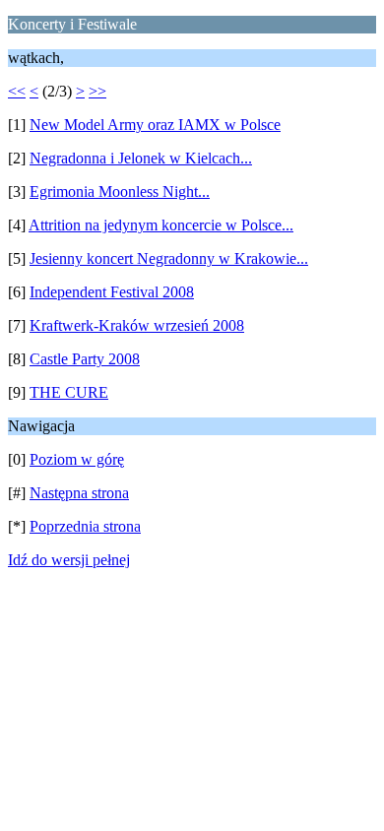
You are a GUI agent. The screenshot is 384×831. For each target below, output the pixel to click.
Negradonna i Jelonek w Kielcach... (141, 158)
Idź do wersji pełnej (69, 559)
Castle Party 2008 (85, 359)
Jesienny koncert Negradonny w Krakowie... (169, 258)
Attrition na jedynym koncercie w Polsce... (161, 225)
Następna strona (79, 492)
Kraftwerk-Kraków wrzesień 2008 (137, 325)
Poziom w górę (77, 459)
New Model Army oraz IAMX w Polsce (155, 124)
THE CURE (69, 392)
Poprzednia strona (85, 526)
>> (97, 91)
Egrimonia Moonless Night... (120, 191)
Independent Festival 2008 (112, 292)
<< (17, 91)
